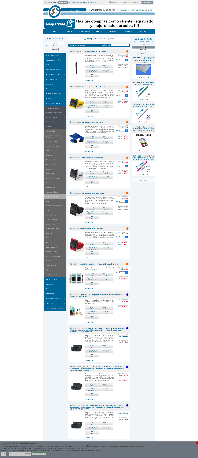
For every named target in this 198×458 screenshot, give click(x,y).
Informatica (49, 84)
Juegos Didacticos (51, 219)
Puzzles (48, 261)
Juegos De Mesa (51, 215)
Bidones (48, 169)
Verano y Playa (50, 122)
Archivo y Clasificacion (53, 55)
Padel (48, 238)
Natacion (49, 233)
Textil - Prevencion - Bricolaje (54, 308)
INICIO (54, 31)
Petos (48, 242)
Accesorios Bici (50, 131)
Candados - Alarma (52, 192)
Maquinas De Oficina (52, 89)
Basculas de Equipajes (53, 160)
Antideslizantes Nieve (52, 146)
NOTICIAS (143, 31)
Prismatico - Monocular (53, 256)
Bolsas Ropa (50, 174)
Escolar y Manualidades (53, 70)
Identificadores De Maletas (54, 206)
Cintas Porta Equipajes (53, 196)
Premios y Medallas (52, 117)
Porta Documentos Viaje (53, 247)
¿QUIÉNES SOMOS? (84, 31)
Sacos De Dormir (51, 265)
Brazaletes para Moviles (53, 178)
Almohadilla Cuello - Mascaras (52, 136)
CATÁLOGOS (128, 31)
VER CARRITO (143, 49)
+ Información (89, 80)
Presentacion (50, 294)
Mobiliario (49, 98)
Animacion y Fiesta (52, 108)
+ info (4, 454)
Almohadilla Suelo (51, 141)
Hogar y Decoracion (52, 79)
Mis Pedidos (135, 2)
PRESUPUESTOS (113, 31)
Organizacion (50, 284)
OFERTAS (69, 31)
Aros (47, 151)
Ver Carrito (114, 2)
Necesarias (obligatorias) (20, 454)
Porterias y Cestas (51, 252)
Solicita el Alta (63, 2)
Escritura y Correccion (52, 74)
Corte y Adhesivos (51, 65)
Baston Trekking (51, 164)
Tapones (48, 270)
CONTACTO (99, 31)
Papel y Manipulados (52, 289)
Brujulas (48, 183)
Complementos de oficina (53, 60)
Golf (47, 201)
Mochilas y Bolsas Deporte (54, 113)
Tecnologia (49, 303)
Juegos (48, 210)
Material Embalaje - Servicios (54, 94)
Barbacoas (49, 155)
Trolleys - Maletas (51, 274)
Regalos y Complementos (53, 298)
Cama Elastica (50, 187)
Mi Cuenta (124, 2)
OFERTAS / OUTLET (52, 279)
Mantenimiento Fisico (52, 224)
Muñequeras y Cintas (52, 229)
